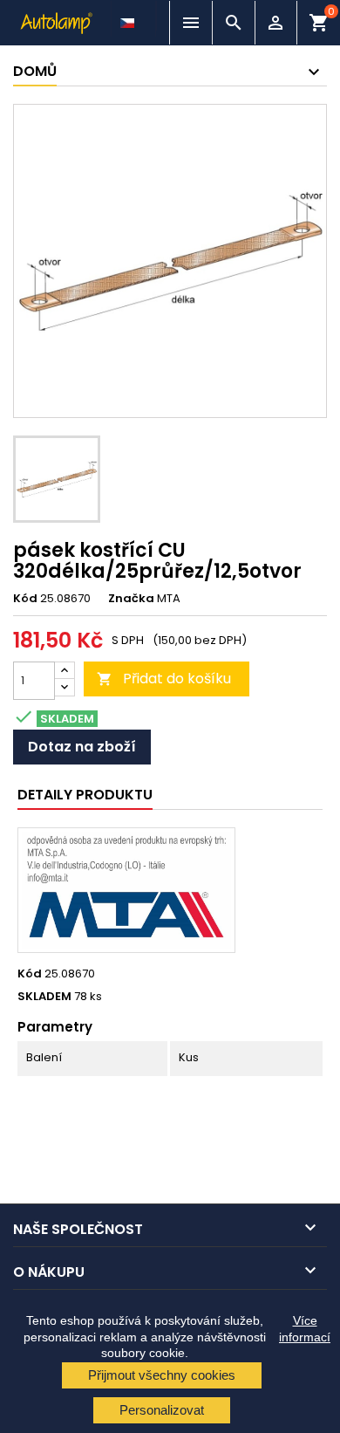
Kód (25, 599)
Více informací (304, 1328)
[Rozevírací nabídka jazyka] (129, 18)
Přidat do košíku (164, 679)
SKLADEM (44, 996)
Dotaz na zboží (82, 747)
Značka (131, 599)
